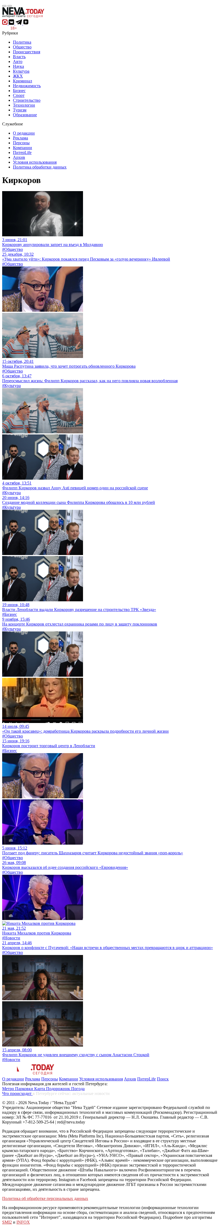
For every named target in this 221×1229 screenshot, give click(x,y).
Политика (22, 42)
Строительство (26, 100)
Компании (22, 147)
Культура (21, 71)
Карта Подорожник (52, 1088)
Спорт (19, 95)
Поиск (163, 1079)
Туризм (19, 110)
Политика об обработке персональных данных (45, 1198)
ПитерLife (22, 152)
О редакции (24, 133)
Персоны (21, 143)
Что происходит (17, 1093)
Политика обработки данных (40, 167)
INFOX (23, 1222)
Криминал (22, 81)
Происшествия (26, 52)
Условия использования (35, 162)
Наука (18, 66)
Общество (22, 47)
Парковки (24, 1088)
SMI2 (7, 1222)
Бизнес (19, 90)
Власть (19, 56)
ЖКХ (18, 76)
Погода (78, 1088)
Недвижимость (27, 85)
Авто (17, 61)
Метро (8, 1088)
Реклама (20, 138)
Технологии (24, 105)
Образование (25, 115)
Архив (19, 157)
